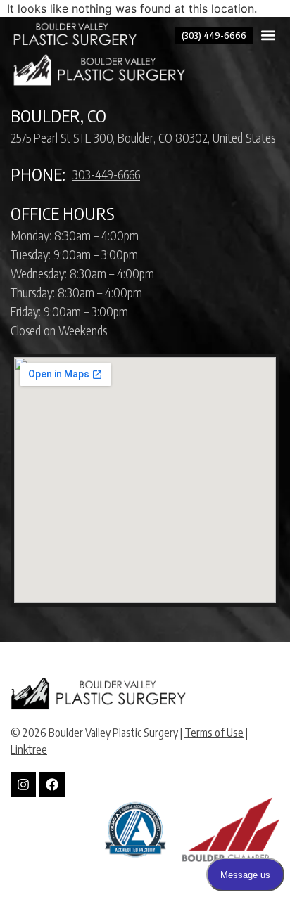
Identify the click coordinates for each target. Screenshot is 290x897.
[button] (267, 35)
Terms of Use (214, 732)
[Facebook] (52, 784)
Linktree (29, 749)
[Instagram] (23, 784)
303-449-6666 (106, 174)
